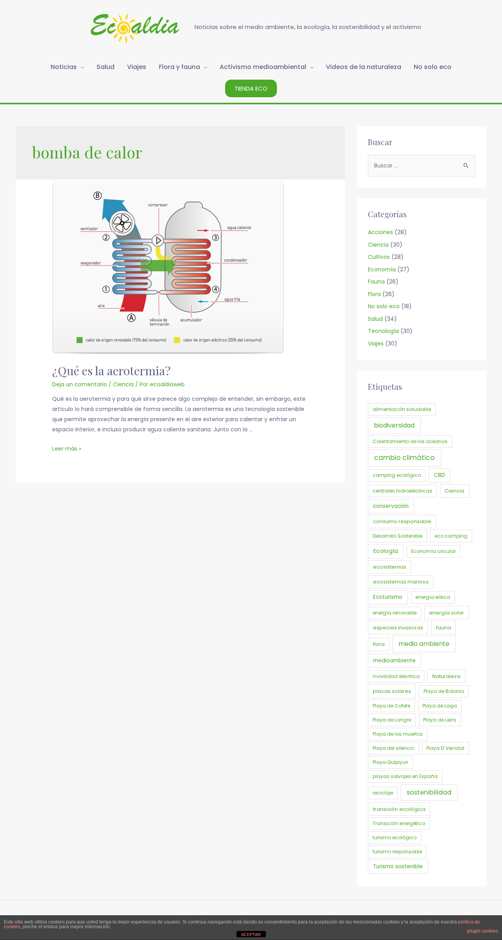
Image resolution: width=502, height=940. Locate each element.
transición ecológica (399, 809)
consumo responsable (402, 521)
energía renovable (395, 612)
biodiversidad (394, 425)
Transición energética (399, 823)
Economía (382, 269)
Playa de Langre (392, 719)
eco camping (451, 536)
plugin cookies (482, 931)
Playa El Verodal (445, 748)
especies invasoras (398, 627)
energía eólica (432, 597)
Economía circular (433, 551)
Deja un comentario (79, 384)
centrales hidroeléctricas (402, 490)
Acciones (380, 232)
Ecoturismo (387, 597)
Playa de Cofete (391, 705)
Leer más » (66, 449)
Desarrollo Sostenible (397, 536)
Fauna (376, 281)
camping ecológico (397, 475)
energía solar (446, 612)
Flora (374, 294)
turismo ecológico (395, 837)
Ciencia (123, 384)
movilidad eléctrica (396, 676)
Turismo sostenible (398, 866)
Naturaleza (446, 676)
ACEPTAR (251, 934)
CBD (439, 475)
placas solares (392, 691)
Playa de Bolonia (444, 691)
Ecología (385, 551)
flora (379, 644)
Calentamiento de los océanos (410, 441)
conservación (391, 506)
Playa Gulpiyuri (390, 762)
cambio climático (404, 457)
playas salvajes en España (405, 776)
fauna (443, 627)
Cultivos (379, 257)
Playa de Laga (439, 705)
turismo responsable (397, 851)
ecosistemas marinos (401, 581)
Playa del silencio (393, 748)
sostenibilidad (429, 792)
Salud (375, 319)
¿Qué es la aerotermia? (111, 370)
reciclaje (383, 792)
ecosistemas (389, 567)
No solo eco (384, 306)
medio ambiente (423, 643)
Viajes (376, 343)
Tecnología (383, 331)
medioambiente (394, 660)
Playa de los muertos (398, 734)
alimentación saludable (402, 409)
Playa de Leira (439, 719)
